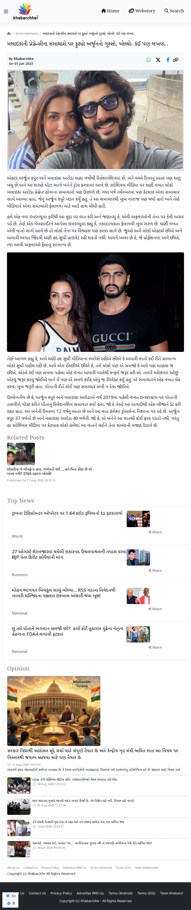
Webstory (144, 11)
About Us (13, 868)
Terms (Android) (101, 868)
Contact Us (30, 868)
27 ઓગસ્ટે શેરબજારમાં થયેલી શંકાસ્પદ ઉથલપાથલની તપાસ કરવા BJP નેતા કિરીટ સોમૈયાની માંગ (69, 555)
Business (20, 575)
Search (176, 11)
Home (112, 11)
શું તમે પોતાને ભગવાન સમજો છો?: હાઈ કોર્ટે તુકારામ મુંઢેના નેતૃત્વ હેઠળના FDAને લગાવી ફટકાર (67, 632)
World (17, 536)
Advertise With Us (74, 868)
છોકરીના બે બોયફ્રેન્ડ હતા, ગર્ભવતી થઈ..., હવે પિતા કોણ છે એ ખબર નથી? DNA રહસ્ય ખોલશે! (49, 472)
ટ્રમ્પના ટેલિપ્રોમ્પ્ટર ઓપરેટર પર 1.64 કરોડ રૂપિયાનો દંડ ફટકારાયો (67, 514)
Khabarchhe (24, 59)
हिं (13, 903)
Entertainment (27, 34)
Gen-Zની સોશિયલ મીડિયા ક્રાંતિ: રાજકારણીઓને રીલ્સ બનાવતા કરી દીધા (74, 779)
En (13, 896)
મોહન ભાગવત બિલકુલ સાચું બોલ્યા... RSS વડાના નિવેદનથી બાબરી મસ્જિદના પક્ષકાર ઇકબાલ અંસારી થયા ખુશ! (64, 593)
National (19, 613)
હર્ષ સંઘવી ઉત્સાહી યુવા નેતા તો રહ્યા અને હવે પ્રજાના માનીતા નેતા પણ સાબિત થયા (78, 822)
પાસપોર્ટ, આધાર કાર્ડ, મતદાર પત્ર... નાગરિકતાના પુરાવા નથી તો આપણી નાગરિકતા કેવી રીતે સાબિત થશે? (92, 843)
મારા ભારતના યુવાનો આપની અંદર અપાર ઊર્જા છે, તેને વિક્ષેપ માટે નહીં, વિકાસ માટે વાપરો (83, 801)
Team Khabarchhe (146, 868)
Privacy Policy (50, 868)
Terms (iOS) (123, 868)
